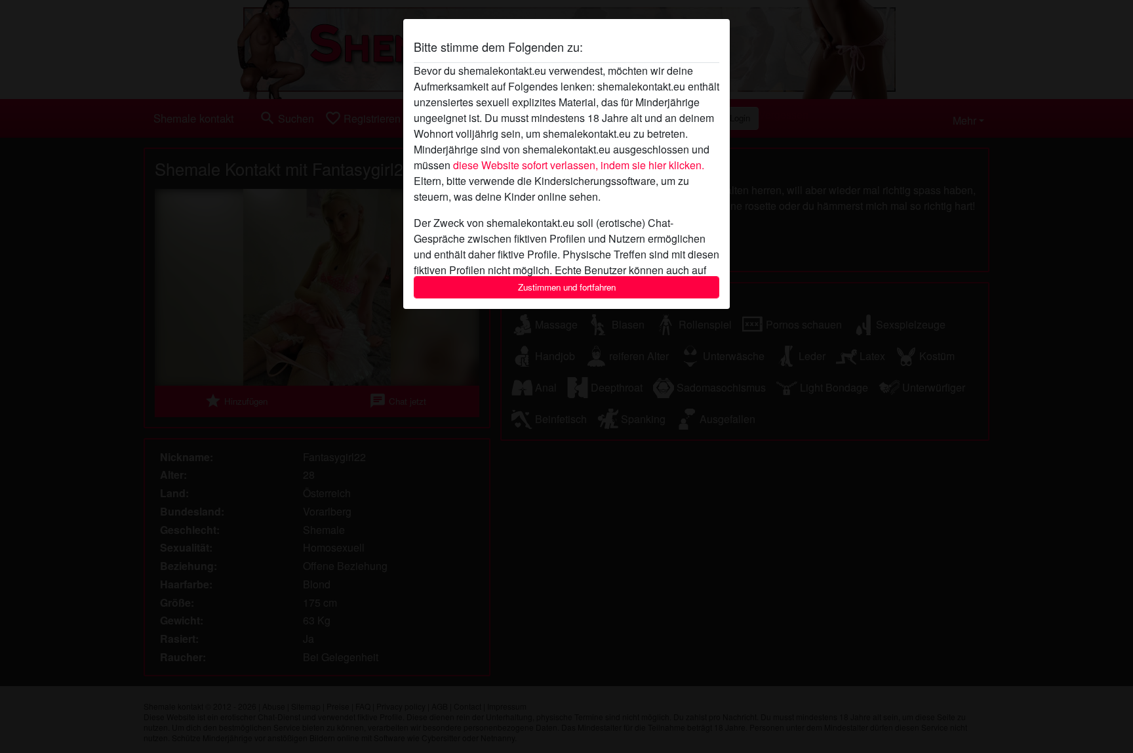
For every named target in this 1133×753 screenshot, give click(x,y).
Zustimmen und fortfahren (567, 287)
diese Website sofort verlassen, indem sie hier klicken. (578, 165)
